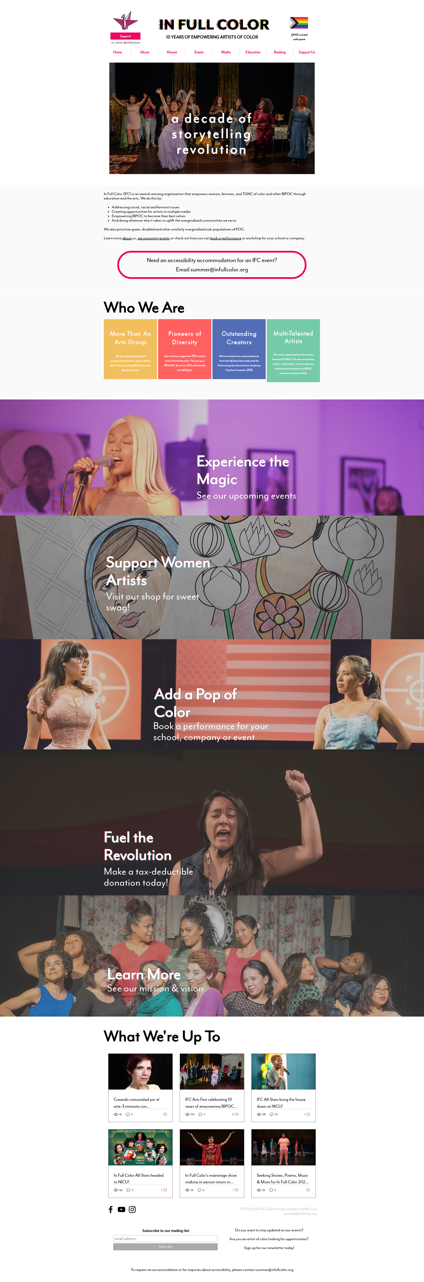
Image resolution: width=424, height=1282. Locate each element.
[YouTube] (121, 1209)
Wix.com (311, 1209)
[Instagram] (132, 1209)
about (127, 238)
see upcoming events (154, 238)
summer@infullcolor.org (300, 1214)
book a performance (225, 238)
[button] (199, 52)
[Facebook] (110, 1209)
